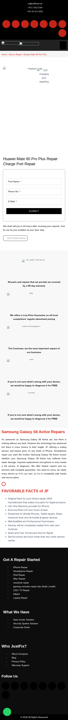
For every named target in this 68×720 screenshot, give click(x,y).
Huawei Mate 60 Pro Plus (35, 54)
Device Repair (15, 54)
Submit (34, 211)
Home (4, 54)
